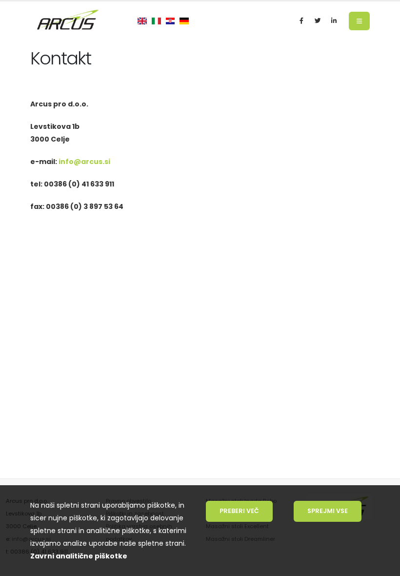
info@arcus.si (84, 161)
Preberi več (239, 511)
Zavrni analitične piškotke (78, 556)
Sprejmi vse (327, 511)
